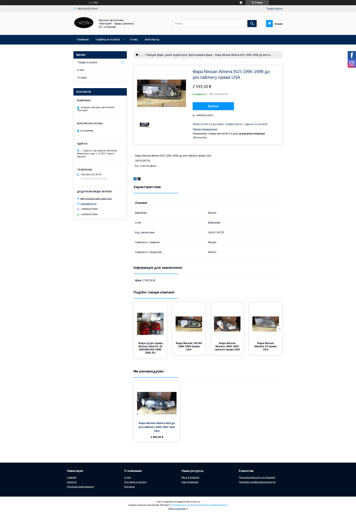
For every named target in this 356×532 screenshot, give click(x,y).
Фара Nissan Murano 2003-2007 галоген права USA (227, 346)
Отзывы (82, 77)
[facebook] (135, 179)
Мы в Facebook (190, 477)
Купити (213, 106)
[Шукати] (252, 23)
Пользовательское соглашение (257, 477)
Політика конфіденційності (214, 505)
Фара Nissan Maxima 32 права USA (266, 346)
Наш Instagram (190, 482)
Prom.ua (195, 501)
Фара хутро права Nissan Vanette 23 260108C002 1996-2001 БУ (150, 348)
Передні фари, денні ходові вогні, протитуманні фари (179, 54)
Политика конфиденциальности (257, 482)
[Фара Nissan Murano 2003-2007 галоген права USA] (227, 320)
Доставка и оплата (135, 482)
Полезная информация (80, 486)
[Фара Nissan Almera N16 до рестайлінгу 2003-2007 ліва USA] (157, 399)
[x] (139, 179)
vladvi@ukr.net (88, 203)
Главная (83, 39)
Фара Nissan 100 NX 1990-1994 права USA (189, 346)
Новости (72, 482)
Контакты (152, 39)
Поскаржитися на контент (184, 505)
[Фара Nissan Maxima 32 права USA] (265, 320)
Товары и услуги (107, 39)
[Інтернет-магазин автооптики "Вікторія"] (83, 30)
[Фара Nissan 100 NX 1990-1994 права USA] (189, 320)
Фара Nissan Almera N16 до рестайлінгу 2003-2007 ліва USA (157, 427)
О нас (134, 39)
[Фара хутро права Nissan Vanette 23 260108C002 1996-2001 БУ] (150, 320)
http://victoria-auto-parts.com (96, 198)
